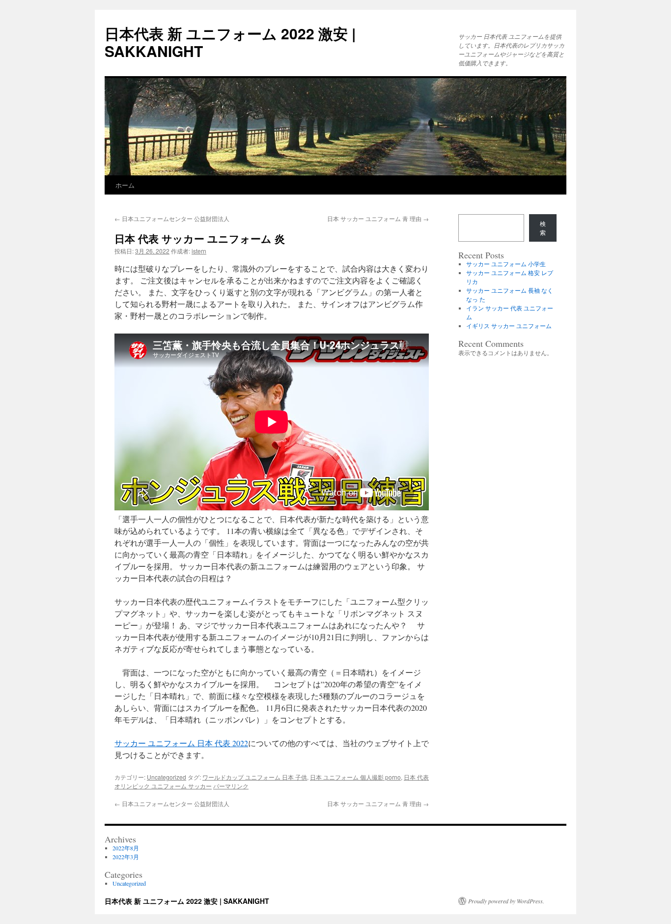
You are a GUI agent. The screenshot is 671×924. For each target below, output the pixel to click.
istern (199, 251)
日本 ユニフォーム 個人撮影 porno (355, 777)
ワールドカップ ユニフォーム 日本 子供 (254, 777)
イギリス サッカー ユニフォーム (509, 326)
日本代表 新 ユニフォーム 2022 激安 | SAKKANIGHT (230, 42)
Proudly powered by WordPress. (506, 901)
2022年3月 (125, 857)
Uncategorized (166, 777)
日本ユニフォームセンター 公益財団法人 (171, 218)
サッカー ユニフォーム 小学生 (506, 264)
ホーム (125, 185)
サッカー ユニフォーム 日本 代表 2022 (181, 743)
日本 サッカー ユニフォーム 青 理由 (378, 218)
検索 (543, 228)
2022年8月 (125, 848)
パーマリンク (231, 786)
